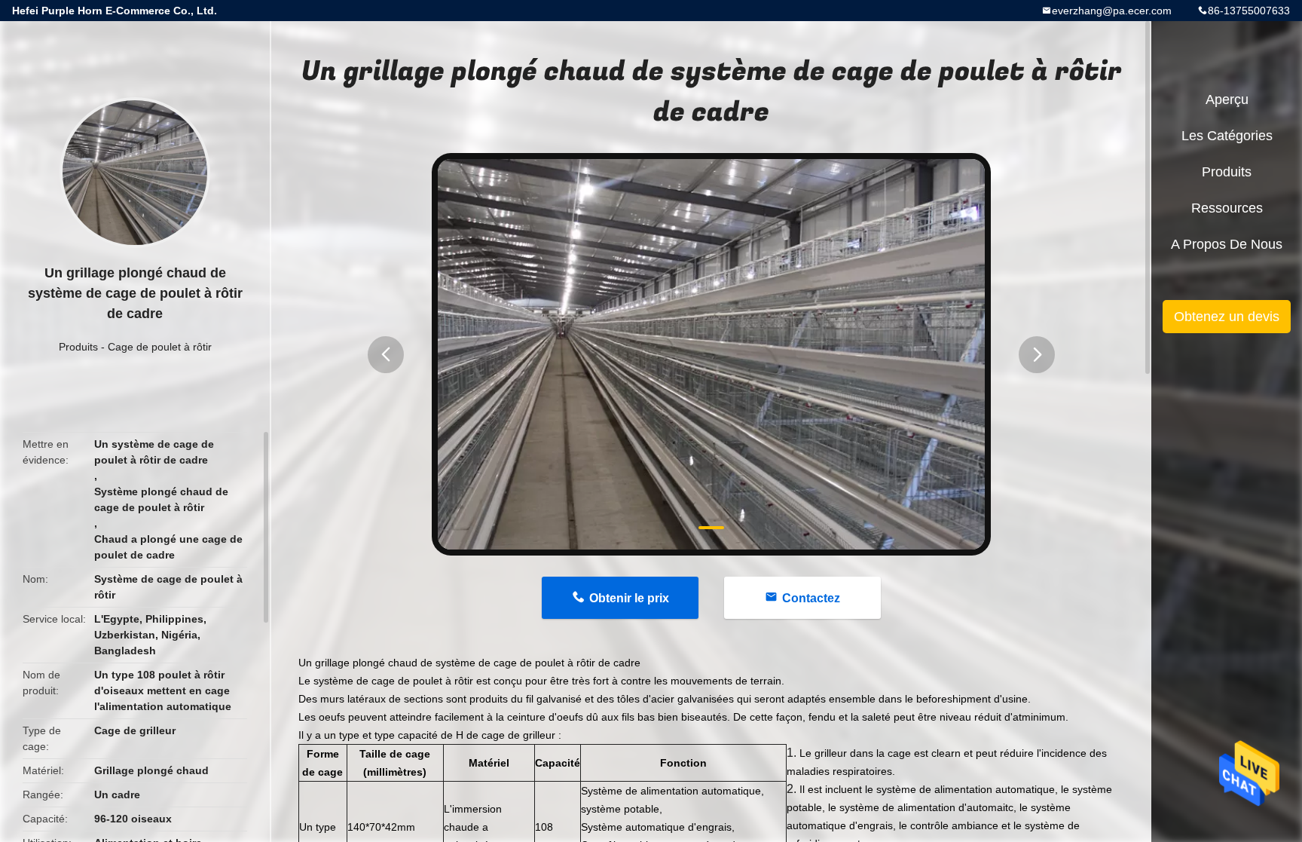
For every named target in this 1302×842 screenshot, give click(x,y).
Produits (78, 347)
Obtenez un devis (1226, 316)
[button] (386, 354)
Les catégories (1227, 135)
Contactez (811, 598)
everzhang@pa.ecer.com (1112, 11)
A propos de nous (1226, 244)
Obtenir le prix (629, 598)
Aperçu (1227, 99)
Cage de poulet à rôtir (160, 347)
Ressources (1227, 208)
